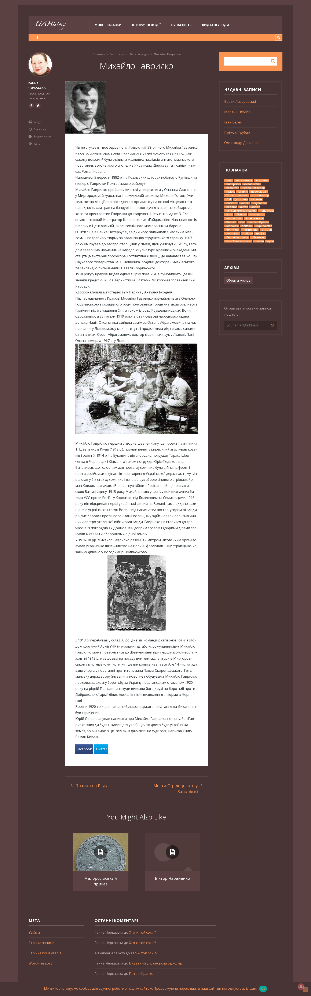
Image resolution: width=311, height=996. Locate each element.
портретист (251, 229)
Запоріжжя (233, 184)
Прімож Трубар (237, 132)
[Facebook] (37, 37)
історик (243, 191)
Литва (259, 241)
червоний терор (253, 187)
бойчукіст (232, 229)
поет (229, 180)
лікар (229, 214)
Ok (263, 988)
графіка (261, 233)
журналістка (264, 226)
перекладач (259, 191)
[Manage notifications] (301, 986)
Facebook (84, 749)
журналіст (233, 233)
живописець (252, 184)
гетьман (257, 199)
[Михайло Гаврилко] (136, 107)
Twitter (101, 749)
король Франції (259, 222)
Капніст (231, 222)
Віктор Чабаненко (172, 878)
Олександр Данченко (242, 142)
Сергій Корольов (237, 237)
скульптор (260, 203)
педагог (231, 207)
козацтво (232, 187)
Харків (255, 207)
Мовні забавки (108, 25)
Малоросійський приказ (100, 881)
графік (230, 191)
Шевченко (259, 237)
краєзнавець (255, 218)
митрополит (234, 218)
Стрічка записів (41, 942)
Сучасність (181, 25)
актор (244, 207)
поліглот (232, 203)
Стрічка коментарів (45, 953)
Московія (232, 226)
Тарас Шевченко (237, 195)
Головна (98, 54)
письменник (244, 180)
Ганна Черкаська (37, 85)
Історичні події (146, 25)
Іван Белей (233, 122)
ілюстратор (257, 214)
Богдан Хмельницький (241, 210)
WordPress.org (40, 963)
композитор (260, 195)
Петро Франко (141, 973)
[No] (305, 989)
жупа (270, 241)
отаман (267, 229)
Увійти (34, 932)
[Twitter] (37, 105)
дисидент (241, 199)
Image (37, 122)
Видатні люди (215, 25)
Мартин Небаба (237, 112)
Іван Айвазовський (239, 241)
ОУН (229, 199)
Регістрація (117, 54)
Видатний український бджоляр (155, 963)
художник (262, 180)
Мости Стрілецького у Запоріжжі (175, 789)
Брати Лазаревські (240, 101)
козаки (245, 203)
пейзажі (247, 226)
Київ (242, 222)
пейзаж (248, 233)
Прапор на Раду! (92, 785)
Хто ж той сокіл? (142, 932)
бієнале (242, 214)
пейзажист (267, 210)
